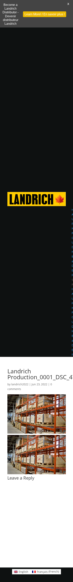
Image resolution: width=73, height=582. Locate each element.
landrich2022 (19, 384)
